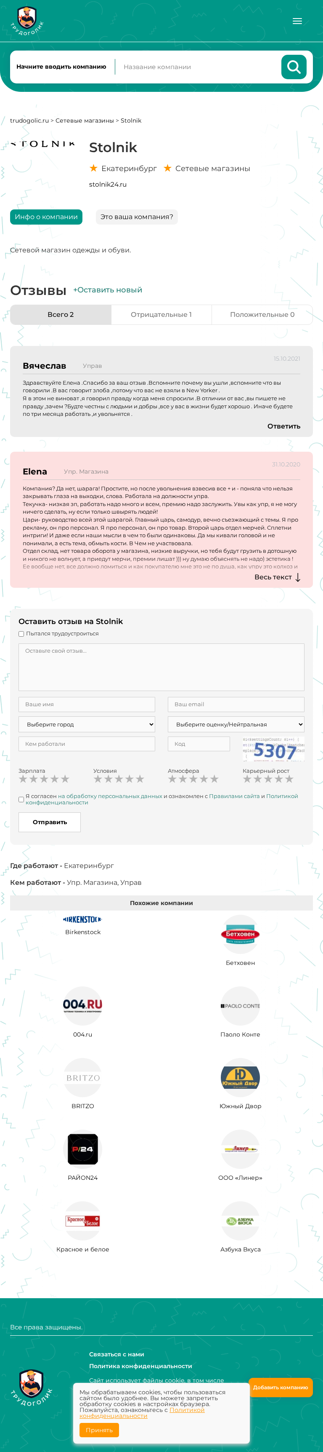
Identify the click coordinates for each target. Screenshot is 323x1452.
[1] (23, 779)
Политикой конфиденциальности (142, 1413)
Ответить (283, 426)
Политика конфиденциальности (140, 1366)
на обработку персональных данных (110, 796)
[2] (33, 779)
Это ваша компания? (137, 217)
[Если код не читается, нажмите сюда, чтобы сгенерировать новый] (274, 748)
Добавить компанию (280, 1387)
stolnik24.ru (108, 184)
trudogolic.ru (29, 120)
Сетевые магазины (85, 120)
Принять (99, 1430)
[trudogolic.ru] (27, 20)
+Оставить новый (107, 290)
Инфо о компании (46, 217)
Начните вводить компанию (61, 66)
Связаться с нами (116, 1354)
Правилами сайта (234, 796)
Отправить (50, 822)
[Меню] (297, 21)
